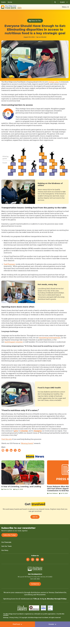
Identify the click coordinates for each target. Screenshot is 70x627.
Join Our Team (6, 546)
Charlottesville (60, 592)
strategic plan (53, 82)
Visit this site (6, 439)
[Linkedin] (11, 450)
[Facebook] (3, 450)
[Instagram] (7, 450)
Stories (10, 2)
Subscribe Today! (9, 535)
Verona (51, 592)
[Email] (19, 450)
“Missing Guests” (27, 443)
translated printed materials (49, 338)
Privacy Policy (14, 617)
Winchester (41, 595)
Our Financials (6, 542)
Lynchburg (28, 595)
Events (3, 2)
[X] (15, 450)
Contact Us (35, 584)
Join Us (35, 517)
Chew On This (36, 20)
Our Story (4, 550)
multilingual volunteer (14, 342)
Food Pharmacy (9, 264)
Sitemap (5, 617)
